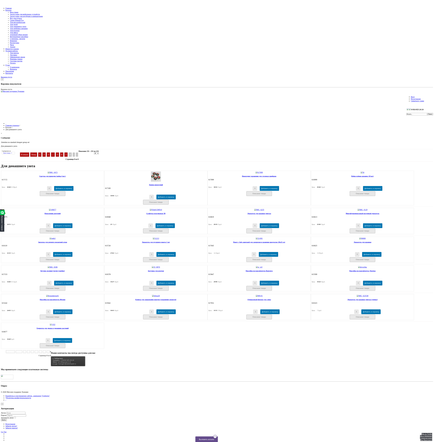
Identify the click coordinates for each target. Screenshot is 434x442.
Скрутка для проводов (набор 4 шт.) (52, 176)
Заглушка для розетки (156, 271)
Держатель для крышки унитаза (259, 213)
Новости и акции (12, 49)
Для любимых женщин (19, 28)
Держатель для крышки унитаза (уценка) (362, 299)
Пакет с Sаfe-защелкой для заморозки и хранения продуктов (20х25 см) (259, 242)
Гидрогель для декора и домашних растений (53, 328)
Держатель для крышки (362, 242)
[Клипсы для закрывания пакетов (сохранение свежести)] (156, 296)
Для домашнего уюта (18, 26)
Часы (12, 45)
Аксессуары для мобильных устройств (25, 14)
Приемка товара (16, 59)
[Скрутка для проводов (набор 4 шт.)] (53, 172)
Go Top (3, 432)
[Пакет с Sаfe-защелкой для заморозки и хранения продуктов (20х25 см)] (259, 238)
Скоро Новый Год (17, 20)
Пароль (4, 415)
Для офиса (14, 33)
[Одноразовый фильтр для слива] (259, 296)
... (53, 155)
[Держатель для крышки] (362, 238)
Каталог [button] (8, 10)
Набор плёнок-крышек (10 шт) (362, 176)
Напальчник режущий (53, 213)
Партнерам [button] (9, 71)
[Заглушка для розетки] (156, 267)
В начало (24, 155)
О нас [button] (7, 65)
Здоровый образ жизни (19, 35)
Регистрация (416, 99)
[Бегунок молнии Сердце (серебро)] (53, 267)
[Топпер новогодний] (156, 181)
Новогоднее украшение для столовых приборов (259, 176)
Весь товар (14, 12)
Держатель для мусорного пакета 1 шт (156, 242)
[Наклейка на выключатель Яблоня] (52, 296)
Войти (4, 420)
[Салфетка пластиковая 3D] (156, 210)
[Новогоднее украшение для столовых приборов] (259, 172)
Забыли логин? (11, 426)
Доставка (13, 55)
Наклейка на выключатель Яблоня (52, 299)
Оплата (13, 63)
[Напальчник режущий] (52, 210)
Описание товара (52, 194)
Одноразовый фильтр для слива (259, 299)
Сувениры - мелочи (17, 39)
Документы (14, 53)
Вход (413, 97)
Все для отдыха (16, 18)
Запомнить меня (7, 418)
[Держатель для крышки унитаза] (259, 210)
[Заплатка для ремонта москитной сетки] (53, 238)
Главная (8, 8)
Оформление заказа (17, 57)
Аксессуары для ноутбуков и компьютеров (26, 16)
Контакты (9, 73)
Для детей (14, 24)
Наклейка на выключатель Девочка (362, 271)
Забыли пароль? (11, 428)
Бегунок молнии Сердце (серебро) (52, 271)
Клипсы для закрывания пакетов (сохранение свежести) (155, 299)
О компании (14, 67)
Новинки (13, 41)
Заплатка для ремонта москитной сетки (52, 242)
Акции (12, 47)
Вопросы (13, 69)
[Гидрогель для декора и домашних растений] (52, 324)
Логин (3, 413)
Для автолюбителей (17, 22)
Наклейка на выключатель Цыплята (259, 271)
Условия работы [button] (11, 51)
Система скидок (16, 61)
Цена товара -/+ (7, 153)
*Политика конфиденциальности (18, 398)
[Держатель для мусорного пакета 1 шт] (156, 238)
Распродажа (14, 43)
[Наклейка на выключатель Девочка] (362, 267)
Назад (33, 155)
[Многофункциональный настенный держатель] (362, 210)
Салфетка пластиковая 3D (155, 213)
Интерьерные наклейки (19, 37)
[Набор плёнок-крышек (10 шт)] (362, 172)
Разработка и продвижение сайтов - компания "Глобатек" (27, 396)
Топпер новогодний (156, 185)
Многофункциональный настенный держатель (362, 213)
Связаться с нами (417, 101)
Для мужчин (15, 31)
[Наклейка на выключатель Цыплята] (259, 267)
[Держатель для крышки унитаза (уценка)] (362, 296)
